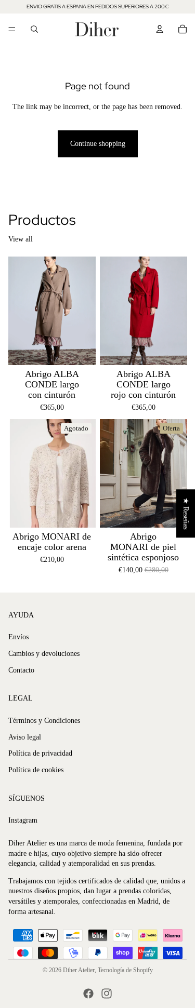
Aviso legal (24, 737)
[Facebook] (88, 993)
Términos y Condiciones (44, 720)
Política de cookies (35, 770)
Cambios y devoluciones (44, 653)
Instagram (22, 820)
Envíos (18, 637)
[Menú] (12, 29)
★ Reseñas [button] (186, 513)
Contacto (21, 670)
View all (20, 239)
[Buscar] (34, 29)
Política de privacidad (40, 753)
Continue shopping (97, 143)
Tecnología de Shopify (125, 970)
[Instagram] (106, 993)
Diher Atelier (79, 970)
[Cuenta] (159, 29)
